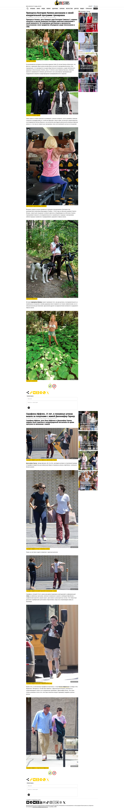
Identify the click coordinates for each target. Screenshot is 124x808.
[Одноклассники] (37, 803)
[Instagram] (51, 803)
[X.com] (64, 803)
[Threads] (60, 803)
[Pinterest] (57, 803)
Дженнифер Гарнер (31, 463)
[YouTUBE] (41, 803)
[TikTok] (47, 803)
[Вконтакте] (34, 803)
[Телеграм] (31, 803)
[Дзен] (27, 803)
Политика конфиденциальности (40, 806)
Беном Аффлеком (64, 686)
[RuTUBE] (44, 803)
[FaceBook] (54, 803)
